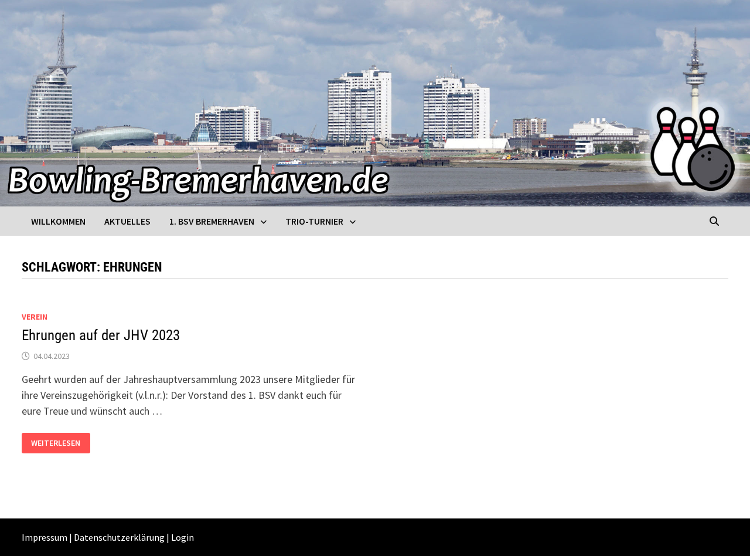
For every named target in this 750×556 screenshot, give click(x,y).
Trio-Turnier (314, 221)
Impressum (44, 537)
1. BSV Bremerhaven (211, 221)
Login (182, 537)
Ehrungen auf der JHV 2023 (101, 335)
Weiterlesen (55, 443)
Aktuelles (127, 221)
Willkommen (58, 221)
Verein (34, 316)
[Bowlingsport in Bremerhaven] (375, 102)
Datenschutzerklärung (119, 537)
